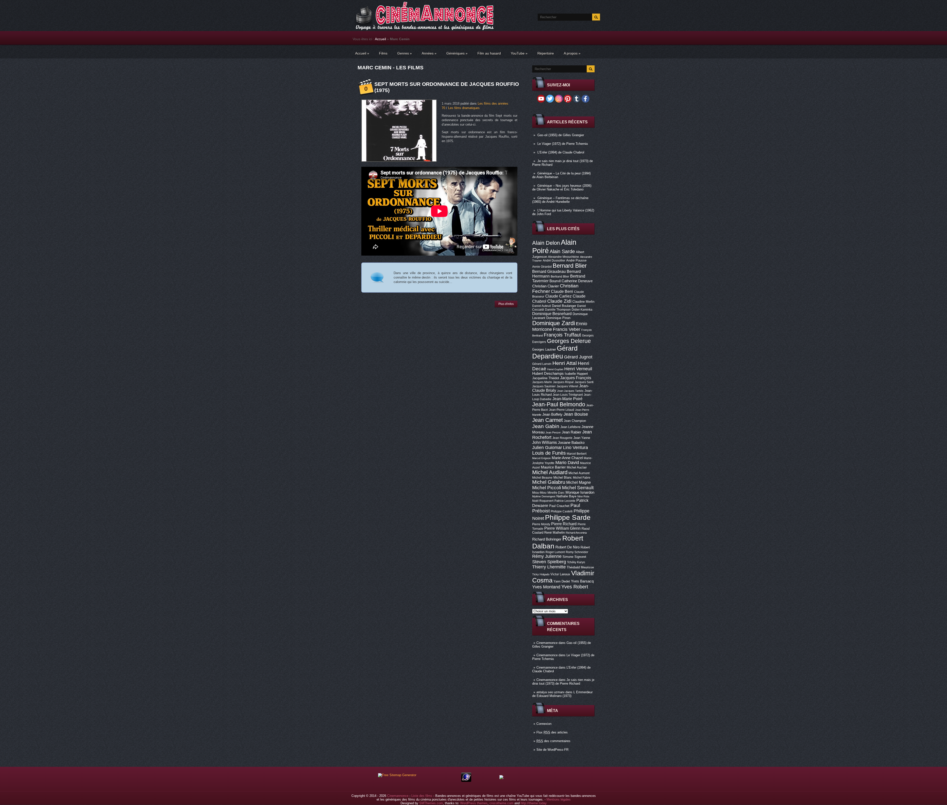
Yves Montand (546, 586)
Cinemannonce (547, 643)
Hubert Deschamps (548, 373)
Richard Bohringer (546, 539)
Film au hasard (489, 53)
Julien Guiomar (547, 447)
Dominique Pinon (558, 318)
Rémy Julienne (547, 556)
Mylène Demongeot (543, 496)
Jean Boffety (552, 414)
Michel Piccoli (546, 487)
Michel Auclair (577, 467)
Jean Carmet (547, 420)
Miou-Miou (539, 492)
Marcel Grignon (541, 458)
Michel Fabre (581, 477)
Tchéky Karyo (576, 562)
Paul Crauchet (559, 506)
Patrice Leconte (564, 501)
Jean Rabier (571, 432)
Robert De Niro (567, 547)
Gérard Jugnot (578, 357)
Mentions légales (558, 799)
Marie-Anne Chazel (567, 458)
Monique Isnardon (579, 492)
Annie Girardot (542, 266)
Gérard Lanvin (541, 364)
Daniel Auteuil (541, 306)
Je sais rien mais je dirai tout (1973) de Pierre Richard (563, 681)
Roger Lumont (555, 552)
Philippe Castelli (562, 511)
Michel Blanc (562, 477)
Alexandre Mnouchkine (563, 257)
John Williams (544, 442)
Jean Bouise (576, 414)
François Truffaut (562, 334)
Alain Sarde (562, 251)
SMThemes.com (431, 803)
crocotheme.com (501, 803)
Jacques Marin (542, 382)
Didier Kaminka (582, 309)
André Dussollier (554, 260)
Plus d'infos (506, 304)
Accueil (380, 39)
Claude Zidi (559, 301)
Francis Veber (566, 329)
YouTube (519, 53)
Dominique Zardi (553, 323)
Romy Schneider (577, 552)
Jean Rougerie (562, 438)
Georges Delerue (569, 341)
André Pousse (576, 260)
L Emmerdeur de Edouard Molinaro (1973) (562, 694)
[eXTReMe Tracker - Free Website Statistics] (466, 781)
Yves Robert (574, 586)
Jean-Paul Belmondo (558, 404)
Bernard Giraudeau (549, 271)
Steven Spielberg (549, 561)
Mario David (567, 462)
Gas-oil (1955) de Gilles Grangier (560, 135)
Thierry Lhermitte (549, 566)
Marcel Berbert (576, 453)
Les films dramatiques (464, 108)
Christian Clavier (545, 286)
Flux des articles (552, 732)
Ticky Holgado (540, 574)
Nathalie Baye (566, 496)
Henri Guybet (555, 369)
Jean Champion (575, 421)
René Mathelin (554, 532)
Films (383, 53)
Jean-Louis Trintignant (568, 394)
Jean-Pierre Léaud (561, 410)
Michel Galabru (548, 482)
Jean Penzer (553, 432)
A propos (572, 53)
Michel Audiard (549, 472)
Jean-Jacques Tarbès (570, 390)
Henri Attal (564, 363)
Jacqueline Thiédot (545, 378)
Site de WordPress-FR (552, 749)
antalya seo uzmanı (550, 692)
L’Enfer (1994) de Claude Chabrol (560, 152)
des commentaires (553, 741)
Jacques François (575, 377)
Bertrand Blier (560, 276)
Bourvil (555, 281)
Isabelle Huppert (576, 373)
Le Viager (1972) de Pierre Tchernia (562, 144)
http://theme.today (534, 803)
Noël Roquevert (542, 501)
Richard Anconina (576, 532)
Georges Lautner (544, 349)
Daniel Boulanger (564, 306)
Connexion (543, 724)
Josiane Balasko (571, 443)
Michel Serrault (578, 487)
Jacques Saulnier (544, 386)
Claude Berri (562, 291)
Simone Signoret (574, 557)
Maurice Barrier (553, 467)
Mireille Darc (556, 492)
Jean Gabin (545, 426)
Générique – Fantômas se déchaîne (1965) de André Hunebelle (560, 200)
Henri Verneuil (578, 368)
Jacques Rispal (563, 382)
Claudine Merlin (583, 301)
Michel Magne (578, 482)
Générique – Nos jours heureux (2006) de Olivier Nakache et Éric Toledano (561, 187)
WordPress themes (474, 803)
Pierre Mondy (541, 524)
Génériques (457, 53)
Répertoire (545, 53)
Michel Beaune (542, 477)
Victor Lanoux (560, 574)
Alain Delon (546, 243)
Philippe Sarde (568, 517)
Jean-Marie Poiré (567, 398)
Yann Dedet (561, 581)
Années (429, 53)
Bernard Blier (570, 265)
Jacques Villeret (567, 386)
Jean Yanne (581, 438)
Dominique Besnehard (552, 313)
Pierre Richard (564, 524)
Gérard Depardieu (555, 352)
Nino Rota (583, 496)
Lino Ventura (575, 447)
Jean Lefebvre (570, 427)
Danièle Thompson (558, 309)
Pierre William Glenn (562, 528)
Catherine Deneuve (577, 281)
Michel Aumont (579, 473)
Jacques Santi (584, 382)
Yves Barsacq (582, 581)
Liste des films (421, 796)
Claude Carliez (558, 296)
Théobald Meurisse (580, 567)
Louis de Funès (549, 453)
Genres (404, 53)
